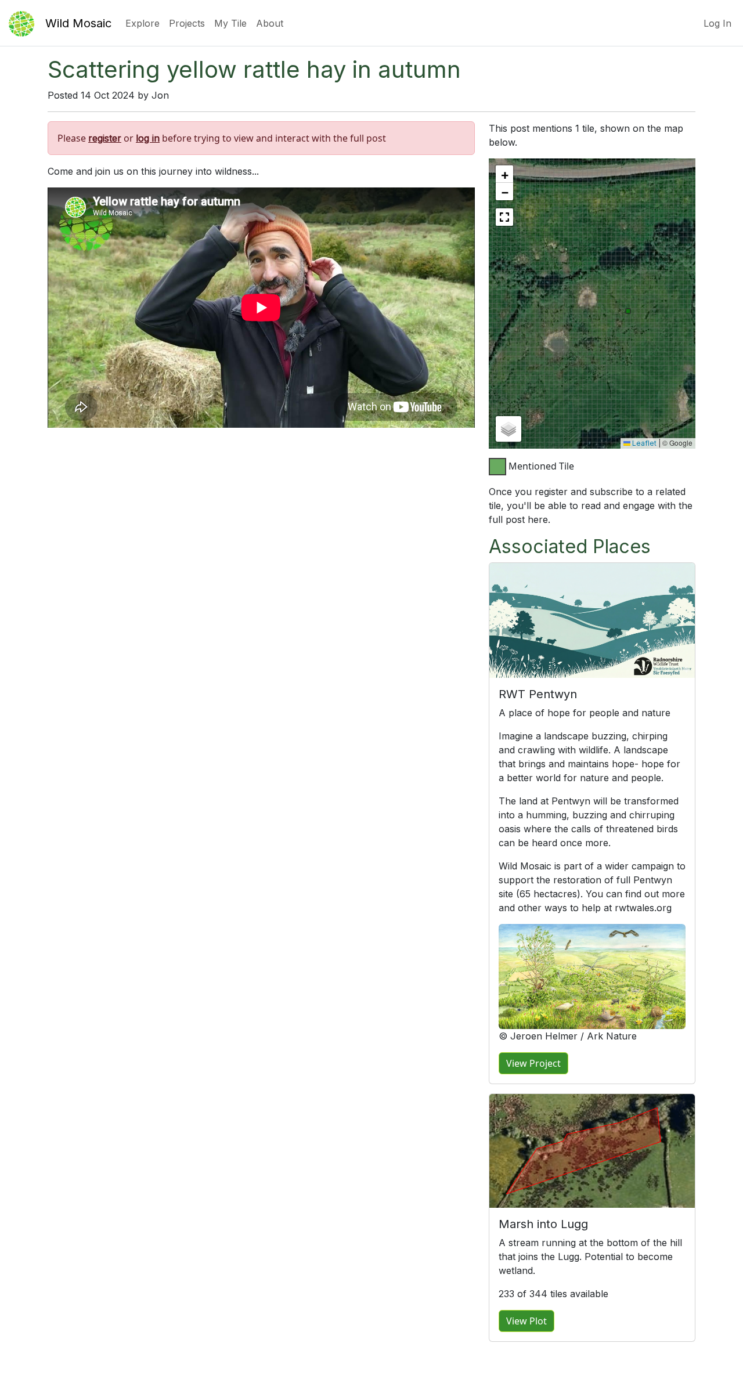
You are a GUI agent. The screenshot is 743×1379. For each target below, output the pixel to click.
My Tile (230, 23)
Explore (142, 23)
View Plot (526, 1321)
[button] (504, 174)
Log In (717, 23)
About (269, 23)
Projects (187, 23)
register (104, 138)
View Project (533, 1063)
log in (148, 138)
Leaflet (643, 443)
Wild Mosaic (78, 23)
